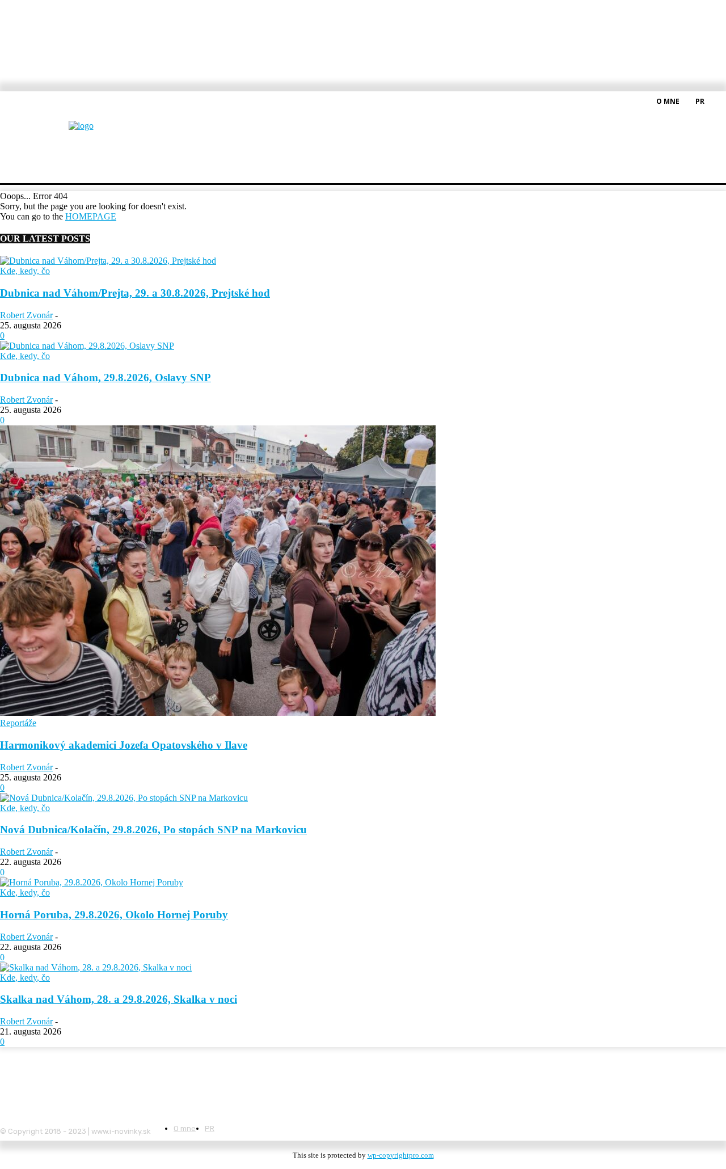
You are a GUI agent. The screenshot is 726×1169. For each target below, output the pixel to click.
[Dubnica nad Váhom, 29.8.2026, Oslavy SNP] (87, 346)
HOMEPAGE (90, 216)
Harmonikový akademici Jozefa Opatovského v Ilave (123, 745)
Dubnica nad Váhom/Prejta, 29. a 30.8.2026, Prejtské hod (135, 293)
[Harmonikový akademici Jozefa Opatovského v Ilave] (218, 713)
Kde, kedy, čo (25, 271)
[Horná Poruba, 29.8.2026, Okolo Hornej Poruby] (91, 882)
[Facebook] (719, 100)
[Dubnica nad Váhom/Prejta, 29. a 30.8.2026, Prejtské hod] (108, 260)
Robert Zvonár (26, 315)
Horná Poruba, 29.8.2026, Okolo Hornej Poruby (114, 915)
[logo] (109, 133)
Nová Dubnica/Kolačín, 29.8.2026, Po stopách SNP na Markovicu (153, 829)
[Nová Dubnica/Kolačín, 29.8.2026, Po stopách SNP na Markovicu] (124, 798)
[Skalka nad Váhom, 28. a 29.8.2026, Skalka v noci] (96, 967)
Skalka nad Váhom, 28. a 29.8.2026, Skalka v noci (118, 999)
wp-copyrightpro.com (401, 1155)
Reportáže (18, 723)
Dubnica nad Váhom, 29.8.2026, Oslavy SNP (105, 377)
